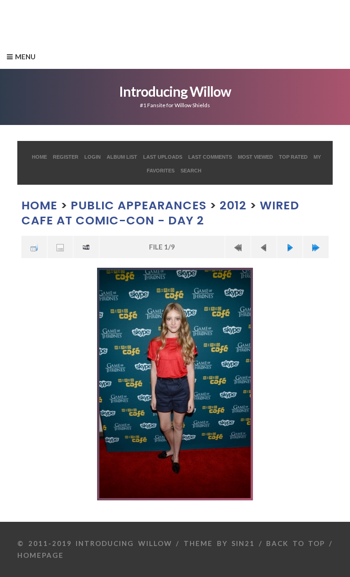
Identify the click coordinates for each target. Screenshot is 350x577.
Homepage (40, 555)
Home (39, 157)
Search (190, 170)
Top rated (293, 157)
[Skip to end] (316, 247)
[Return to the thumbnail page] (34, 247)
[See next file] (290, 247)
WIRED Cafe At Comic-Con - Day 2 (160, 213)
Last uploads (162, 157)
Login (92, 157)
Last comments (210, 157)
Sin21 (243, 543)
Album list (122, 157)
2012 (233, 205)
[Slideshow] (86, 247)
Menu (25, 56)
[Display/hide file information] (60, 247)
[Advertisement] (166, 20)
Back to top (295, 543)
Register (65, 157)
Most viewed (255, 157)
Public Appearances (138, 205)
